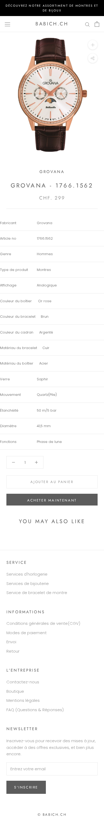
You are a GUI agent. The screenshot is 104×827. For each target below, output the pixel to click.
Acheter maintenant (52, 500)
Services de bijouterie (27, 583)
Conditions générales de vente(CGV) (43, 623)
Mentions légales (23, 700)
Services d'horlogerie (26, 574)
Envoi (11, 642)
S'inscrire (26, 787)
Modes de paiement (26, 632)
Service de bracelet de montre (36, 592)
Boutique (15, 691)
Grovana (52, 172)
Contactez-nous (22, 682)
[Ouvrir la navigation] (7, 24)
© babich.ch (52, 814)
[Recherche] (87, 24)
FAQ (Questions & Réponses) (35, 710)
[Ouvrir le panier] (97, 24)
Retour (12, 651)
